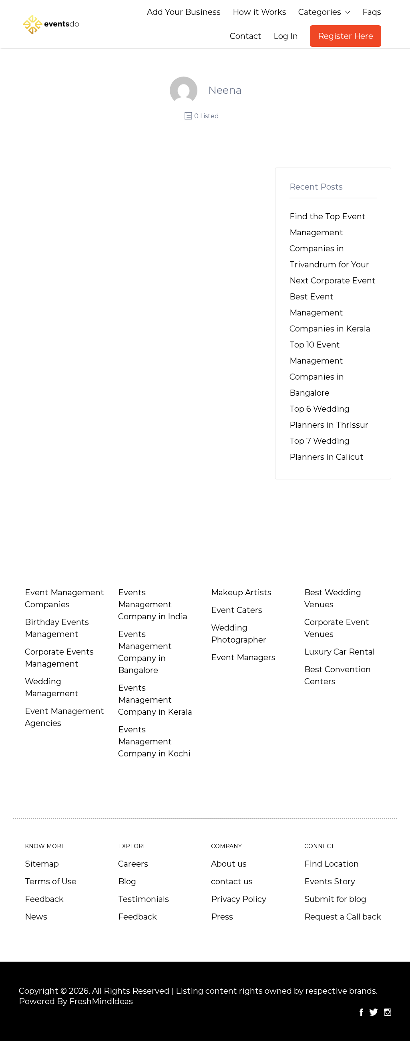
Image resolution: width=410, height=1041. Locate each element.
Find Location (331, 864)
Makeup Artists (241, 592)
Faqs (371, 12)
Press (222, 917)
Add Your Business (184, 12)
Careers (133, 864)
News (36, 917)
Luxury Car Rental (339, 652)
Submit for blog (335, 899)
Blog (127, 881)
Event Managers (243, 657)
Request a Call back (342, 917)
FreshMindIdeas (101, 1001)
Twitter (373, 1012)
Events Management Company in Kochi (154, 741)
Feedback (44, 899)
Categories (319, 12)
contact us (232, 881)
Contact (245, 36)
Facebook (361, 1012)
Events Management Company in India (152, 604)
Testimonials (143, 899)
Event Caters (236, 610)
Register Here (345, 36)
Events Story (329, 881)
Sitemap (42, 864)
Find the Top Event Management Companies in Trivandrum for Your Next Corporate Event (332, 248)
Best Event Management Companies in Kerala (329, 313)
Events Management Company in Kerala (155, 700)
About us (229, 864)
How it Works (259, 12)
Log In (285, 36)
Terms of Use (50, 881)
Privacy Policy (238, 899)
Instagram (387, 1012)
